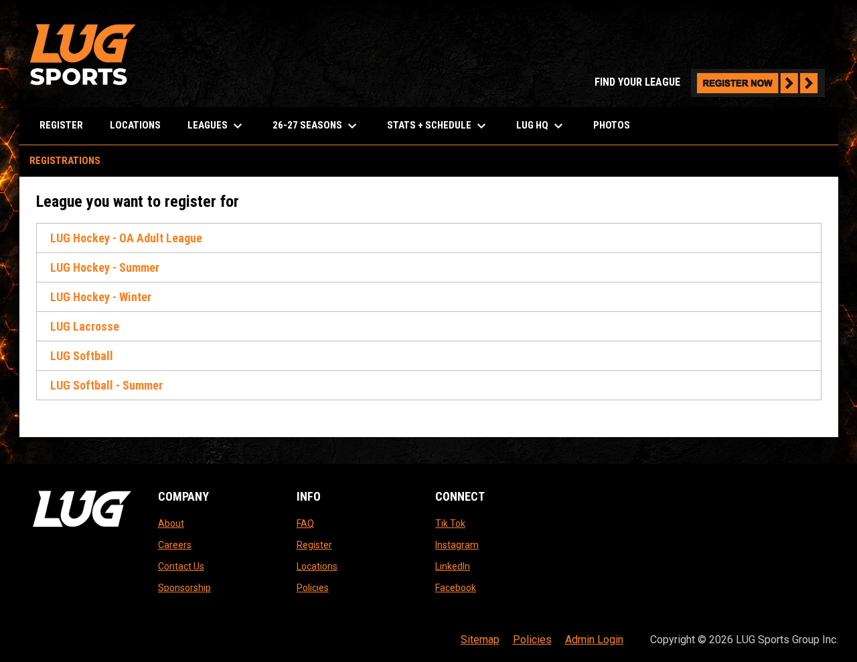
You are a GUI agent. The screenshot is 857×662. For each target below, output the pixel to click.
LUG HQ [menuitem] (541, 126)
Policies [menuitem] (532, 639)
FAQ (305, 523)
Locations (317, 566)
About (171, 523)
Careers (174, 545)
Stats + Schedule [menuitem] (438, 126)
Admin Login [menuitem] (594, 639)
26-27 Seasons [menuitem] (316, 126)
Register (314, 545)
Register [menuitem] (61, 125)
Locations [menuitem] (135, 125)
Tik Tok (450, 523)
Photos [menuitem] (611, 125)
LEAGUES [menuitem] (216, 126)
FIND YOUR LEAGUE (710, 82)
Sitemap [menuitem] (480, 639)
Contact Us (181, 566)
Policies (313, 587)
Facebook (455, 587)
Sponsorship (184, 587)
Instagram (457, 545)
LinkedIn (452, 566)
